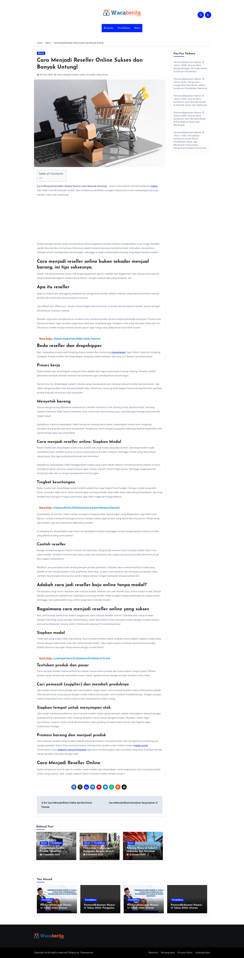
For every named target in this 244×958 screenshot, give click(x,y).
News (137, 28)
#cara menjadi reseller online (71, 75)
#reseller (91, 75)
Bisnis (41, 53)
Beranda (109, 28)
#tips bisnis (102, 75)
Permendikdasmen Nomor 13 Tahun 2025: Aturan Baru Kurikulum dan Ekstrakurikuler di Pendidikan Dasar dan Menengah (190, 118)
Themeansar (86, 952)
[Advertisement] (100, 221)
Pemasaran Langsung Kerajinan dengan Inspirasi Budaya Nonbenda (99, 851)
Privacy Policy (185, 952)
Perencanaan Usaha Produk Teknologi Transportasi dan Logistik (55, 851)
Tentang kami (167, 952)
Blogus (72, 952)
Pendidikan (124, 28)
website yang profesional (72, 749)
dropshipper (119, 352)
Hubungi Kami (202, 952)
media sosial (141, 745)
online (154, 186)
